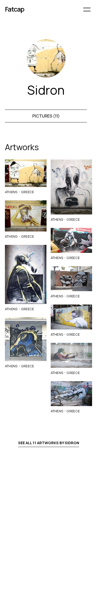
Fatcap (15, 9)
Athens (11, 192)
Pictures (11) (46, 116)
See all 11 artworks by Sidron (48, 442)
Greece (27, 192)
